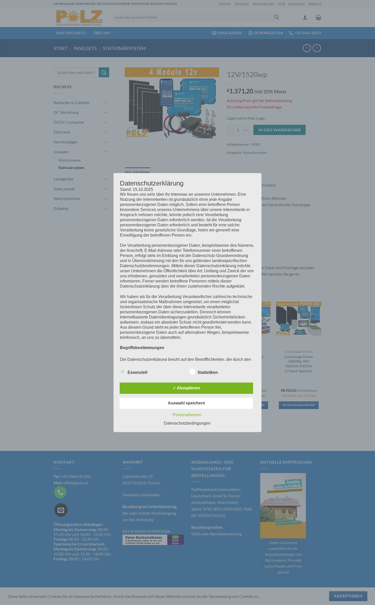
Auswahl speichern (186, 403)
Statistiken (207, 372)
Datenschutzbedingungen (187, 423)
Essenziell (137, 372)
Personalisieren (187, 415)
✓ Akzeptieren (186, 388)
